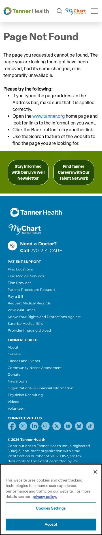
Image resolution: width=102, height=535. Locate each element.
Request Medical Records (29, 303)
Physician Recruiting (25, 395)
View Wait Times (21, 310)
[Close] (95, 472)
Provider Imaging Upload (29, 330)
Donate (14, 374)
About (13, 347)
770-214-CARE (46, 250)
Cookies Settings (51, 508)
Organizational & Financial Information (40, 388)
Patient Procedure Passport (31, 289)
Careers (14, 354)
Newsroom (17, 381)
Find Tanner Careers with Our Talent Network (74, 172)
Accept (51, 524)
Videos (13, 401)
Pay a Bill (15, 296)
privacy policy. (45, 497)
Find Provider (19, 283)
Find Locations (20, 269)
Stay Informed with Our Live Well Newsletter (28, 172)
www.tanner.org (48, 116)
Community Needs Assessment (35, 368)
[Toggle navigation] (94, 11)
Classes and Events (24, 361)
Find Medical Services (26, 276)
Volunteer (16, 408)
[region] (51, 499)
